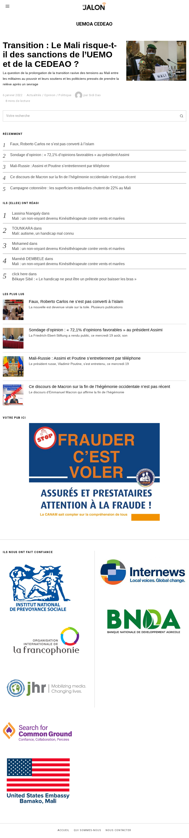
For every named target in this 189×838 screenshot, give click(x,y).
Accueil (63, 830)
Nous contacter (118, 830)
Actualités (34, 95)
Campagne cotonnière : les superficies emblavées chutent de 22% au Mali (70, 188)
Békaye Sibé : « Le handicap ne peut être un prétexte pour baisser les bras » (74, 279)
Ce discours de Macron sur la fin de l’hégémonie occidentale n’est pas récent (73, 177)
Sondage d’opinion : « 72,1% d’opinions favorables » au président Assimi (69, 155)
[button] (180, 115)
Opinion (50, 95)
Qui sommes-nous (87, 830)
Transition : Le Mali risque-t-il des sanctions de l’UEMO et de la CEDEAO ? (60, 55)
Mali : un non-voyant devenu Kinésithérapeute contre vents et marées (68, 218)
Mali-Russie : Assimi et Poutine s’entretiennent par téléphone (59, 166)
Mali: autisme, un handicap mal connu (43, 233)
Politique (65, 95)
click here (20, 274)
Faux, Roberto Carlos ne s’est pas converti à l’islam (52, 144)
